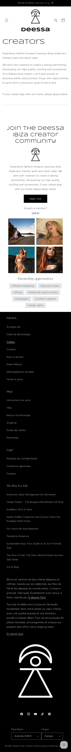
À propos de (13, 327)
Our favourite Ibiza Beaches (22, 528)
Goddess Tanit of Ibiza (19, 509)
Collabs (11, 342)
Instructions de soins (19, 400)
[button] (6, 20)
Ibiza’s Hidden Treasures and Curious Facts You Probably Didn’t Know (34, 519)
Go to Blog (13, 567)
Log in (35, 212)
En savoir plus (15, 633)
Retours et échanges (18, 415)
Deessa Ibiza (18, 746)
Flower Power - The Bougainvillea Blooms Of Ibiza (35, 502)
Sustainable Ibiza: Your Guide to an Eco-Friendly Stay (34, 545)
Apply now (35, 198)
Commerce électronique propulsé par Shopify (45, 746)
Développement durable (20, 371)
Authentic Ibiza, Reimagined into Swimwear (31, 494)
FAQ (9, 407)
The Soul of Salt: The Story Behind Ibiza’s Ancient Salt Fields (35, 557)
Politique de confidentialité (22, 458)
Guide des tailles (16, 430)
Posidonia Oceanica (18, 536)
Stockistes (13, 437)
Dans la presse (15, 357)
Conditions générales (19, 466)
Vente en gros (15, 379)
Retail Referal (14, 364)
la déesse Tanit (37, 597)
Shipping (12, 422)
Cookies (11, 473)
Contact (11, 349)
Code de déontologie (18, 334)
